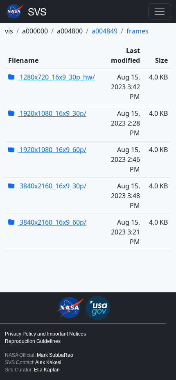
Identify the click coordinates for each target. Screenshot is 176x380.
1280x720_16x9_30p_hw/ (56, 77)
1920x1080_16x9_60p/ (52, 149)
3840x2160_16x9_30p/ (52, 185)
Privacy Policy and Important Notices (45, 334)
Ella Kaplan (47, 370)
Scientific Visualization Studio (37, 11)
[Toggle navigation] (159, 11)
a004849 (104, 31)
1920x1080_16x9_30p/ (52, 113)
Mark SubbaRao (55, 355)
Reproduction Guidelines (33, 341)
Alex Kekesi (48, 362)
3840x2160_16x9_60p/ (52, 222)
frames (137, 31)
